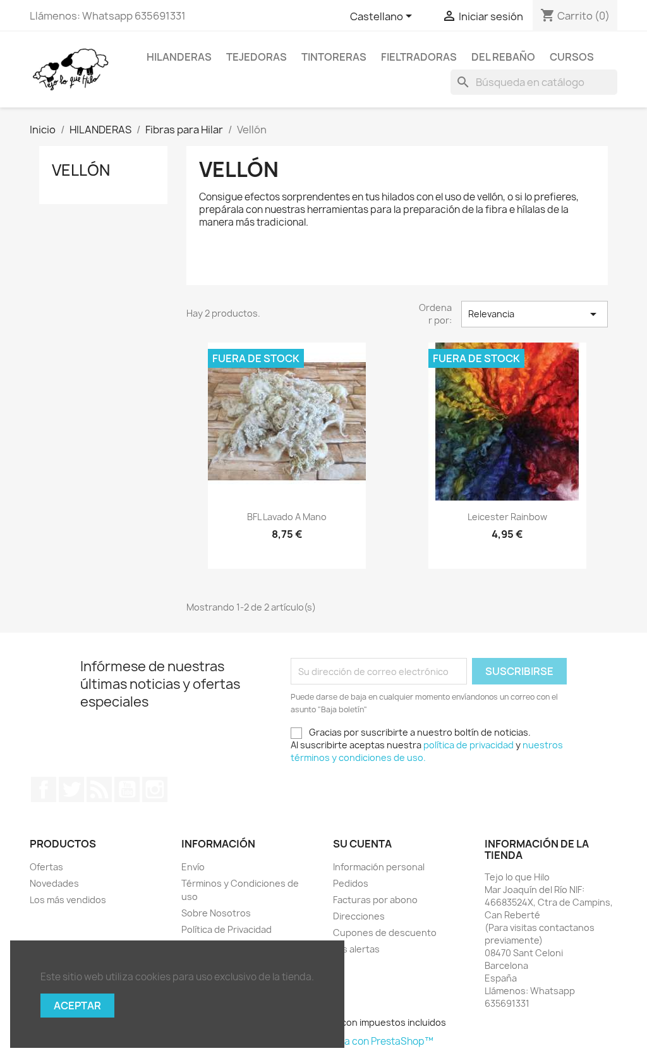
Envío (193, 867)
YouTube (127, 789)
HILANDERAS (179, 57)
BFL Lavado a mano (287, 517)
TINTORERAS (333, 57)
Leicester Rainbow (507, 517)
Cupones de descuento (385, 933)
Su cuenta (362, 844)
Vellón (81, 170)
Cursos (572, 57)
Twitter (71, 789)
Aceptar (77, 1005)
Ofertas (46, 867)
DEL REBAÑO (503, 57)
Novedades (54, 883)
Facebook (43, 789)
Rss (99, 789)
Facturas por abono (375, 900)
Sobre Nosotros (216, 913)
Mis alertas (356, 949)
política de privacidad (468, 745)
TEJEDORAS (256, 57)
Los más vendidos (68, 900)
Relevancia (534, 314)
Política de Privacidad (226, 929)
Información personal (379, 867)
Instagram (154, 789)
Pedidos (350, 883)
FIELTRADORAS (419, 57)
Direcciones (359, 916)
